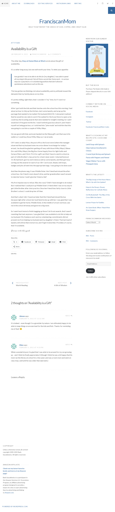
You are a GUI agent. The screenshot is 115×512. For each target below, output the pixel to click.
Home (6, 3)
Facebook (89, 112)
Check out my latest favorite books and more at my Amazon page (14, 470)
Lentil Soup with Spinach (95, 144)
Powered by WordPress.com (15, 506)
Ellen (21, 345)
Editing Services (45, 3)
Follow (90, 271)
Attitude (15, 43)
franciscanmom (39, 54)
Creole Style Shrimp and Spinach (98, 154)
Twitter (88, 122)
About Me (16, 3)
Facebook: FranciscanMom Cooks (97, 127)
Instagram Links (63, 3)
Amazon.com (9, 493)
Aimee (22, 316)
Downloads (29, 3)
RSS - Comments (92, 241)
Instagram (89, 117)
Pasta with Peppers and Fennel (97, 157)
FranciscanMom (57, 21)
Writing (78, 3)
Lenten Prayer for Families (95, 202)
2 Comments (55, 54)
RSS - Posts (90, 236)
